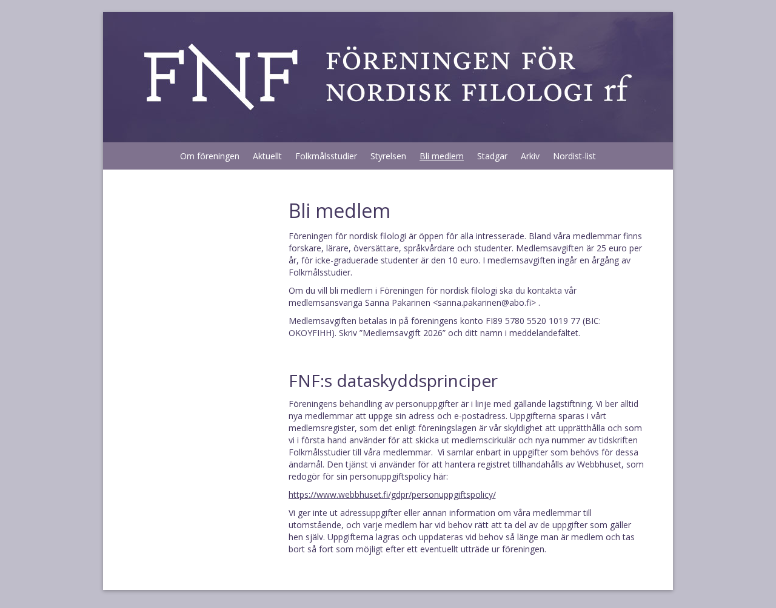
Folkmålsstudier (326, 156)
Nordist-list (574, 156)
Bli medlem (442, 156)
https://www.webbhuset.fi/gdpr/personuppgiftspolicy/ (392, 494)
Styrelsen (388, 156)
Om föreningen (209, 156)
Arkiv (530, 156)
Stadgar (492, 156)
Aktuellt (267, 156)
